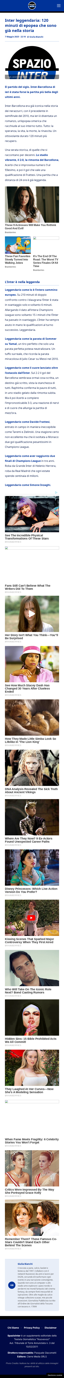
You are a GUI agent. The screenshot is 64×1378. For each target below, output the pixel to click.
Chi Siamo (13, 1327)
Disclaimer (51, 1327)
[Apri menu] (59, 6)
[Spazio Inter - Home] (32, 6)
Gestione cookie (55, 1375)
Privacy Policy (32, 1327)
